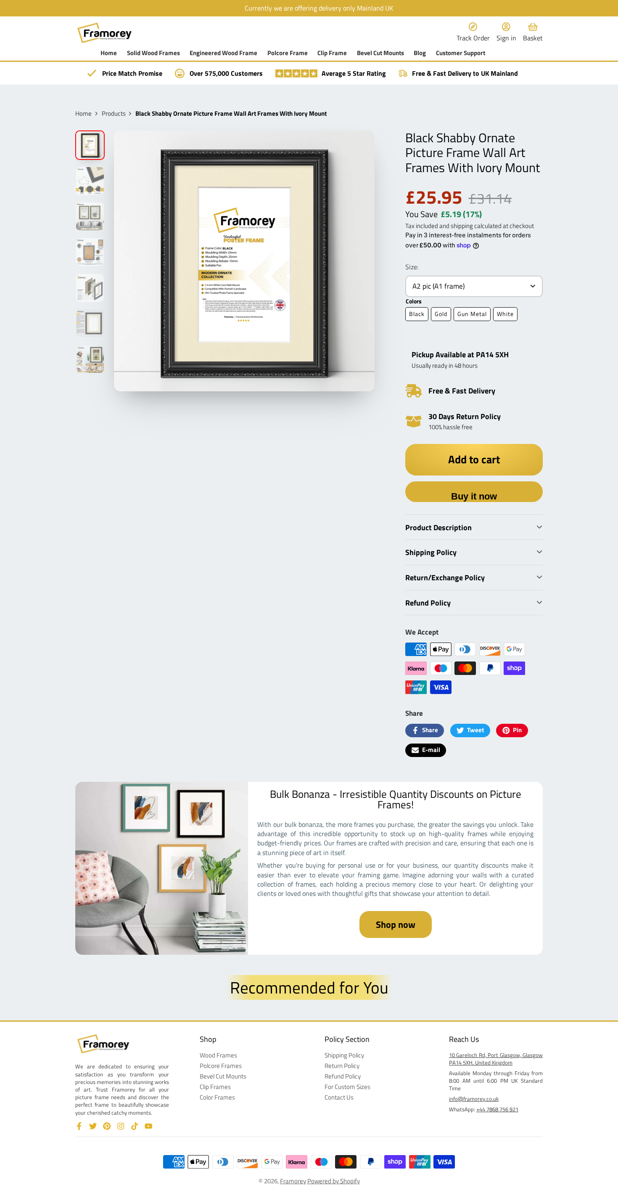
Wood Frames (218, 1055)
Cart (533, 32)
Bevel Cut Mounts (380, 53)
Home (108, 53)
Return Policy (342, 1066)
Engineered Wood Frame (223, 53)
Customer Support (460, 53)
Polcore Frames (221, 1066)
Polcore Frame (287, 53)
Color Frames (217, 1097)
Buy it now (474, 496)
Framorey (293, 1181)
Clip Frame (332, 53)
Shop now (395, 924)
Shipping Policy (344, 1055)
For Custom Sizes (347, 1087)
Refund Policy (343, 1076)
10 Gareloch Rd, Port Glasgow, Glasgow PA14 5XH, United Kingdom (496, 1059)
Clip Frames (215, 1087)
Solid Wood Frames (153, 53)
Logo (104, 32)
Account (506, 32)
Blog (420, 53)
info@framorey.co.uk (474, 1098)
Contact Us (339, 1097)
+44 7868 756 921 (497, 1109)
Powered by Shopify (333, 1181)
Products (114, 113)
